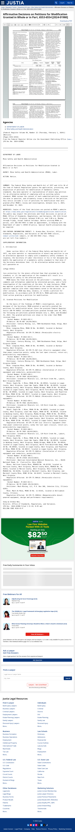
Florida (40, 774)
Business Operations (10, 737)
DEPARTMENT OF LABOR (15, 127)
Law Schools (42, 731)
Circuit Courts (7, 774)
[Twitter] (44, 825)
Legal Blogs (7, 794)
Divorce (40, 712)
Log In (62, 2)
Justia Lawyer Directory (45, 794)
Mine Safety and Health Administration (20, 129)
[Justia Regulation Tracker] (15, 2)
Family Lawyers (8, 720)
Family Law (41, 720)
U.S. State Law (43, 760)
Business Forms (8, 797)
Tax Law (5, 752)
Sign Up (69, 2)
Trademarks (7, 806)
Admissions (41, 737)
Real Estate (6, 749)
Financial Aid (42, 740)
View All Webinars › (37, 634)
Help (33, 829)
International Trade (9, 746)
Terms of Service (41, 829)
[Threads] (39, 825)
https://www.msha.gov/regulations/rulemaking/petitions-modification (36, 212)
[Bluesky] (41, 825)
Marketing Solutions (46, 788)
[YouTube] (31, 825)
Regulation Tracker (11, 7)
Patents (5, 803)
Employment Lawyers (10, 715)
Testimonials (42, 809)
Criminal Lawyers (8, 712)
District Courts (8, 777)
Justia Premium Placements (47, 797)
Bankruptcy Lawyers (10, 706)
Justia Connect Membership (47, 791)
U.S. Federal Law (9, 760)
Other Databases (9, 788)
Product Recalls (8, 800)
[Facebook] (33, 825)
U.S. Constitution (8, 763)
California (41, 771)
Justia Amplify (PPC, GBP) (46, 803)
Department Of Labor (24, 7)
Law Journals (42, 746)
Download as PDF (66, 21)
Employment (7, 740)
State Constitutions (44, 763)
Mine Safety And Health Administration (42, 7)
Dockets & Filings (8, 780)
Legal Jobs (6, 791)
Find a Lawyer (9, 670)
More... (5, 726)
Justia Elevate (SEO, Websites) (48, 800)
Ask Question (37, 660)
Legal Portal (18, 829)
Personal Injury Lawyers (11, 723)
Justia (2, 7)
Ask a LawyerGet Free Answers (10, 651)
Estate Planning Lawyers (11, 717)
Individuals (42, 703)
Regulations (7, 768)
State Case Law (43, 768)
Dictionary (41, 734)
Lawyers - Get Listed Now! (37, 685)
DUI (39, 715)
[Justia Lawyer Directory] (47, 825)
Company (27, 829)
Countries (6, 809)
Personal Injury (43, 723)
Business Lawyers (9, 709)
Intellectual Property (10, 743)
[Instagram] (36, 825)
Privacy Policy (52, 829)
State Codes (42, 766)
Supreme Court (8, 771)
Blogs (39, 749)
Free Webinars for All (12, 594)
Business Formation (9, 734)
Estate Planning (43, 717)
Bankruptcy (41, 706)
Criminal (40, 709)
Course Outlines (43, 743)
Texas (40, 780)
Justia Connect (8, 829)
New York (41, 777)
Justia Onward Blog (44, 806)
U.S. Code (6, 766)
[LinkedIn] (28, 825)
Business (6, 731)
